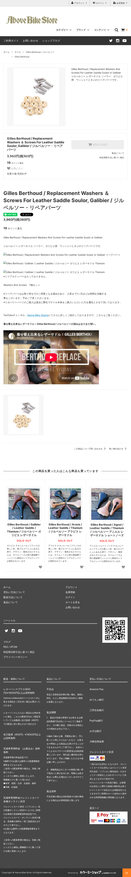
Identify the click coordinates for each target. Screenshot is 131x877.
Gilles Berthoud (22, 56)
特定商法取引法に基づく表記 (18, 651)
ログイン (100, 3)
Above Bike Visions (37, 315)
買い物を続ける (116, 448)
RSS (5, 646)
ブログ (7, 641)
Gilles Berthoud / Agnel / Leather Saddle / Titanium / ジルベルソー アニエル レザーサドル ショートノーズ (107, 530)
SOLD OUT (99, 144)
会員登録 (120, 3)
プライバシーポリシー (15, 656)
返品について (118, 153)
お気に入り (16, 168)
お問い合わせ (30, 40)
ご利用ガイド (11, 40)
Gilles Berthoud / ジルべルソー (40, 52)
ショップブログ (51, 40)
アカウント (79, 3)
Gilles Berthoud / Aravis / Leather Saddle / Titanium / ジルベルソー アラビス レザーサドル (65, 530)
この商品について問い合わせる (88, 448)
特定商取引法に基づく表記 (111, 157)
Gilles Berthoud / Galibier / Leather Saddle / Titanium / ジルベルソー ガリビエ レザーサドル (24, 530)
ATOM (13, 646)
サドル (18, 52)
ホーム (6, 52)
